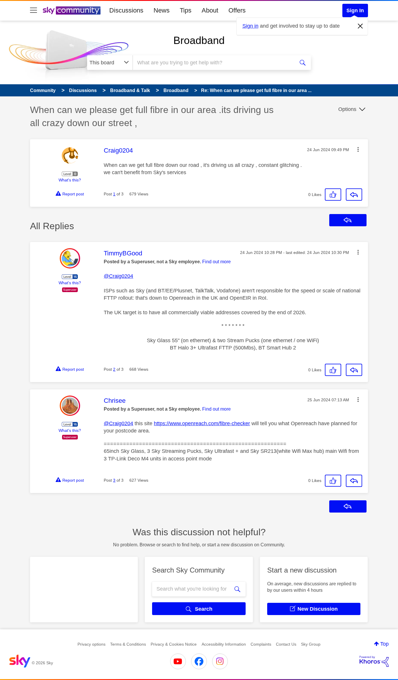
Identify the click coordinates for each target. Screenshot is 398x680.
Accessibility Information (224, 644)
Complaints (261, 644)
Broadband (199, 40)
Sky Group (310, 644)
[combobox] (213, 62)
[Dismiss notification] (360, 26)
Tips (185, 10)
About (210, 10)
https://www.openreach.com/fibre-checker (202, 423)
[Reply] (354, 194)
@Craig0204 (118, 276)
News (162, 10)
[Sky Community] (72, 10)
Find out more (216, 261)
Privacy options (91, 644)
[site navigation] (33, 10)
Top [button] (384, 644)
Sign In (355, 10)
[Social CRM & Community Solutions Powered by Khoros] (374, 661)
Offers (237, 10)
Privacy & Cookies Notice (174, 644)
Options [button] (347, 109)
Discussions (126, 10)
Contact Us (286, 644)
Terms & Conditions (128, 644)
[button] (358, 149)
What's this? (70, 180)
